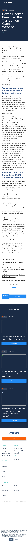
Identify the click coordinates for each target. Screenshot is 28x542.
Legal (3, 471)
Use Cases (16, 488)
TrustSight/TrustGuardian (8, 451)
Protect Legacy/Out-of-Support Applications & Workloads (19, 452)
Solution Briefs (5, 488)
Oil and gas (16, 459)
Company (4, 460)
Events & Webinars (18, 493)
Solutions (16, 445)
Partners (4, 469)
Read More (14, 343)
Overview (4, 448)
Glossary (4, 495)
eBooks (15, 485)
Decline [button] (16, 539)
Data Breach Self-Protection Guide (13, 280)
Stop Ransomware (18, 448)
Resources (5, 482)
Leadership (4, 464)
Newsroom (4, 466)
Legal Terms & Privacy (20, 501)
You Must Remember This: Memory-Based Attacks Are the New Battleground (13, 374)
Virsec (5, 30)
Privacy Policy (5, 474)
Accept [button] (11, 539)
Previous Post (5, 296)
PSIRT (3, 476)
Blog (3, 32)
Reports (4, 493)
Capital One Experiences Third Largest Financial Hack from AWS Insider (13, 269)
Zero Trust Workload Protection (6, 456)
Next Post (17, 296)
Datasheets (16, 490)
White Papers (5, 490)
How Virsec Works (6, 453)
